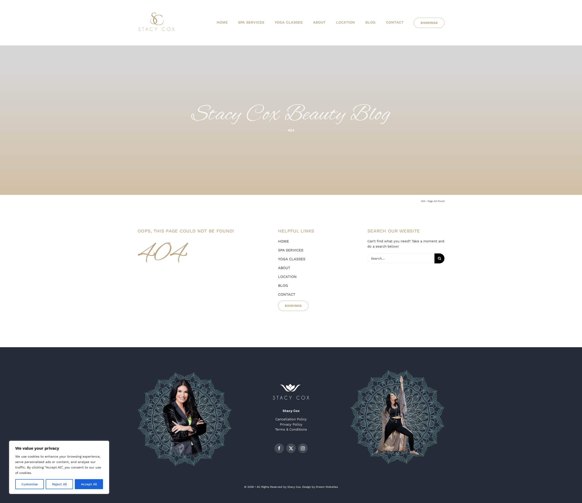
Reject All (59, 484)
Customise (29, 484)
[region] (59, 467)
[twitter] (291, 448)
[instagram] (303, 448)
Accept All (89, 484)
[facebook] (279, 448)
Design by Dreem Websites (320, 486)
